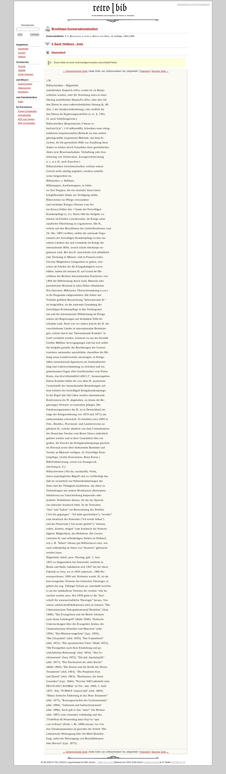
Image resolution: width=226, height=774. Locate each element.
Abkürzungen (24, 88)
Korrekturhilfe (24, 115)
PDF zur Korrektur (26, 123)
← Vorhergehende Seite (75, 71)
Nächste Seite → (160, 71)
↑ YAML (99, 762)
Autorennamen (25, 84)
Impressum (182, 4)
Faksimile (145, 71)
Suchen (21, 53)
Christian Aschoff (151, 762)
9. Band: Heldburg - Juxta (67, 44)
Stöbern (22, 57)
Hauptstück (59, 52)
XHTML (175, 762)
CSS (183, 762)
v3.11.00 (109, 762)
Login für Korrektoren (199, 4)
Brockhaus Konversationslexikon (75, 29)
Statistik (21, 70)
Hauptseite (23, 49)
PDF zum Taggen (26, 119)
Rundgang (23, 92)
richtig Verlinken (25, 74)
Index (20, 101)
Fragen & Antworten (27, 111)
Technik (21, 66)
